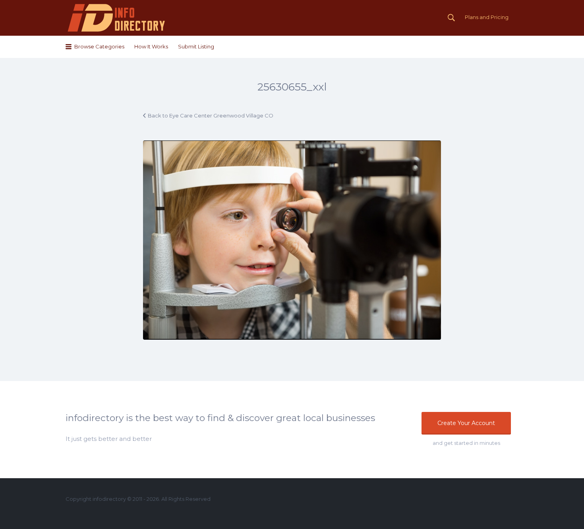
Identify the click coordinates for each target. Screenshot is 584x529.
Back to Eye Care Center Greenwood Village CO (210, 115)
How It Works (151, 46)
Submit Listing (196, 46)
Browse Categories (99, 46)
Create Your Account (466, 423)
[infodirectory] (117, 18)
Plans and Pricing (487, 17)
